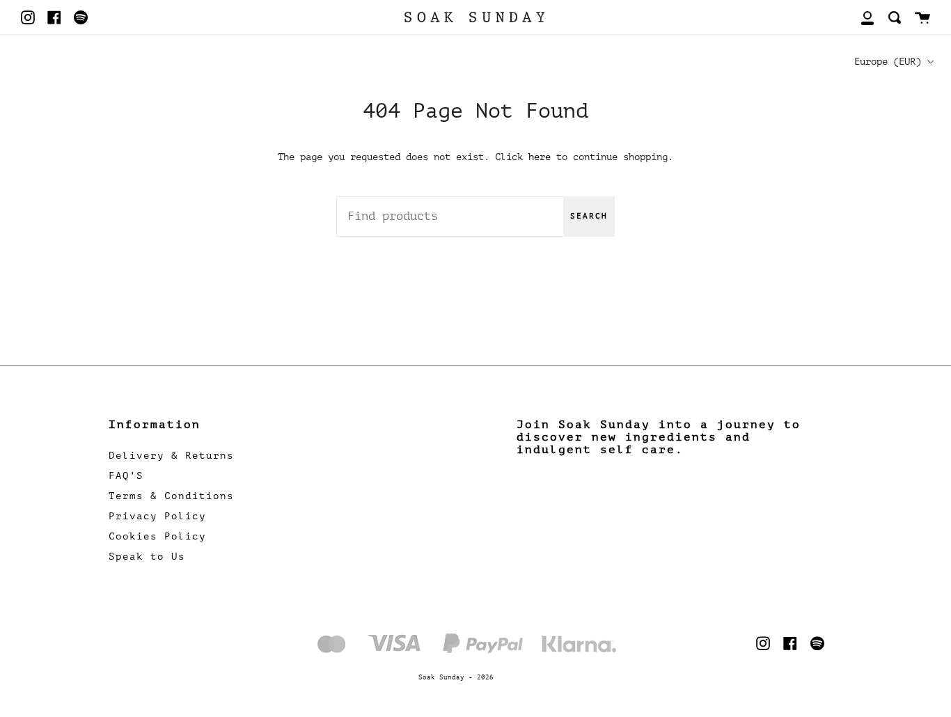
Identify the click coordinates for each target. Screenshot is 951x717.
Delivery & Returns (171, 455)
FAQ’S (126, 476)
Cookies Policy (157, 536)
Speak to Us (147, 556)
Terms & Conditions (171, 496)
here (539, 156)
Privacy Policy (157, 516)
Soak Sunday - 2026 (456, 677)
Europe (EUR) (887, 61)
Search (589, 216)
